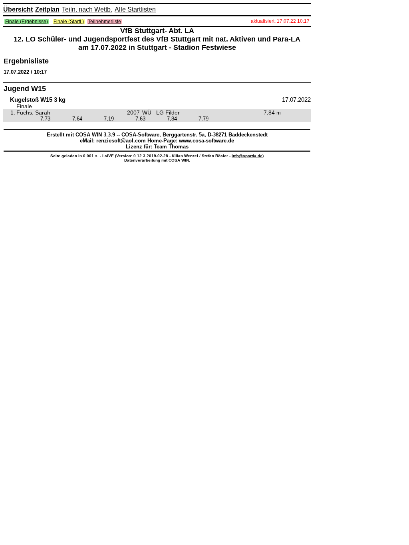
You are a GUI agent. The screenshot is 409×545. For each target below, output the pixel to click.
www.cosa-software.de (206, 141)
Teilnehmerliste (104, 21)
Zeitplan (47, 9)
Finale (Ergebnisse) (26, 21)
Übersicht (18, 9)
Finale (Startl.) (69, 21)
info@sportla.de (247, 156)
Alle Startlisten (135, 9)
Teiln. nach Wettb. (87, 9)
